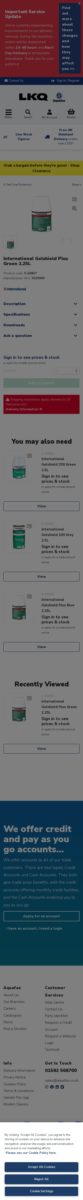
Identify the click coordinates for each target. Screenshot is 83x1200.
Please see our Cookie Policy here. (31, 1153)
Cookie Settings (41, 1191)
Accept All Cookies (41, 1167)
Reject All (41, 1179)
